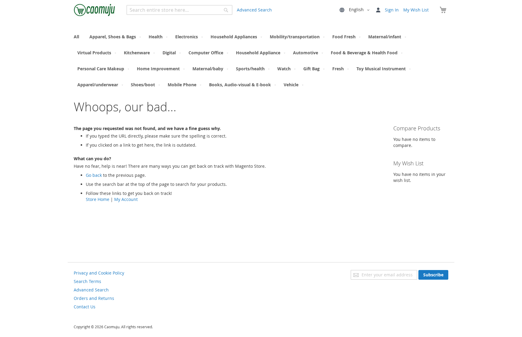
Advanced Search (254, 10)
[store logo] (95, 10)
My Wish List (416, 10)
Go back (94, 175)
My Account (126, 199)
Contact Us (84, 307)
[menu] (261, 61)
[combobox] (179, 10)
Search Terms (87, 281)
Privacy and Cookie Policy (99, 273)
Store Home (97, 199)
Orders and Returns (94, 298)
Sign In (392, 10)
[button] (360, 10)
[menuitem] (78, 37)
